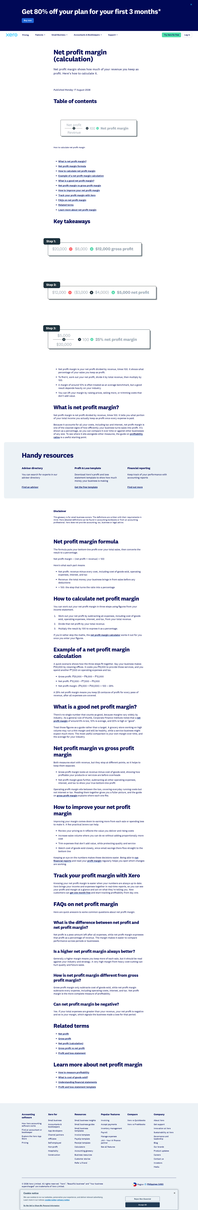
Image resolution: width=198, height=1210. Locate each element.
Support (112, 34)
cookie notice (51, 1200)
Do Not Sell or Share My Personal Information (41, 1205)
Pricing (25, 35)
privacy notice (63, 1200)
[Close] (174, 1193)
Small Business (59, 34)
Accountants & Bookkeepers (87, 34)
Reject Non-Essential (142, 1199)
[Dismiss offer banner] (191, 4)
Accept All (142, 1205)
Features (39, 34)
